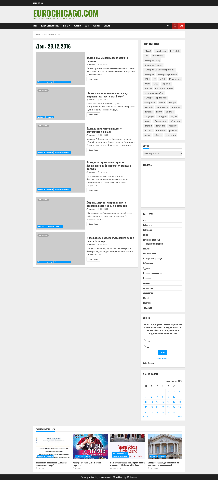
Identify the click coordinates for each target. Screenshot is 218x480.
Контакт (96, 25)
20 (152, 407)
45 (144, 220)
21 (157, 407)
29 (163, 412)
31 (174, 412)
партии (148, 125)
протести (161, 130)
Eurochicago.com (66, 13)
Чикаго (148, 88)
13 (152, 402)
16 (168, 402)
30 (168, 412)
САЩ (156, 83)
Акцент (146, 248)
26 (146, 412)
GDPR (87, 25)
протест (148, 130)
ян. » (180, 416)
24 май (147, 51)
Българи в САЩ (152, 60)
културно (162, 116)
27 (152, 412)
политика (50, 117)
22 (163, 407)
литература (148, 287)
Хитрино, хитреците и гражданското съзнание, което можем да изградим (60, 213)
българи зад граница (63, 82)
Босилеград (157, 55)
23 (168, 407)
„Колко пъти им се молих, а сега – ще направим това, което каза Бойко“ (60, 103)
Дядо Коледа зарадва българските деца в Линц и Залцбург (60, 248)
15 (163, 402)
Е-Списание (148, 263)
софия (147, 135)
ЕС (155, 79)
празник (173, 125)
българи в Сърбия (164, 88)
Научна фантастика (154, 243)
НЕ (148, 347)
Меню (65, 25)
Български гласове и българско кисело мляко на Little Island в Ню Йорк (127, 446)
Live (181, 25)
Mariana (91, 64)
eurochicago (161, 51)
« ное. (146, 416)
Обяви (145, 297)
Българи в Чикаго (153, 65)
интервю (176, 107)
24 (174, 407)
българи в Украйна (153, 93)
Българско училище (167, 74)
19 (146, 407)
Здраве (146, 268)
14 (157, 402)
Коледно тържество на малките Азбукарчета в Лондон (60, 139)
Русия (147, 83)
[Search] (168, 25)
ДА (148, 341)
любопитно (148, 292)
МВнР (163, 79)
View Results (163, 358)
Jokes (145, 234)
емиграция (149, 102)
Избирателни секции (152, 273)
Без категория (149, 253)
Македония (175, 79)
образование (160, 121)
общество (176, 121)
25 (179, 407)
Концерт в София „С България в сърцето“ (90, 446)
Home (35, 25)
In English (175, 51)
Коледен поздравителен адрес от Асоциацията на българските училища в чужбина (60, 176)
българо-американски (155, 97)
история (148, 111)
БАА (146, 55)
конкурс (169, 111)
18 (179, 402)
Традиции (147, 307)
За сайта (77, 25)
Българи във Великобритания (159, 69)
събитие (158, 135)
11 (179, 396)
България (149, 74)
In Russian (147, 229)
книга (159, 111)
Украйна (166, 83)
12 (146, 402)
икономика (162, 107)
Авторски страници (45, 82)
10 (174, 396)
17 (174, 402)
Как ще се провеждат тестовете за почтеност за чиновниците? (165, 446)
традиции (171, 135)
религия (173, 130)
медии (174, 116)
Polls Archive (148, 363)
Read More (93, 79)
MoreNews (118, 477)
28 (157, 412)
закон (162, 102)
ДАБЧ (147, 79)
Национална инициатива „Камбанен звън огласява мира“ (53, 446)
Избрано (41, 117)
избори (172, 102)
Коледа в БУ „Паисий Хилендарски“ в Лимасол (60, 68)
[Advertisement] (162, 188)
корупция (149, 116)
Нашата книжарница (50, 25)
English (107, 25)
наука (147, 121)
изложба (148, 107)
